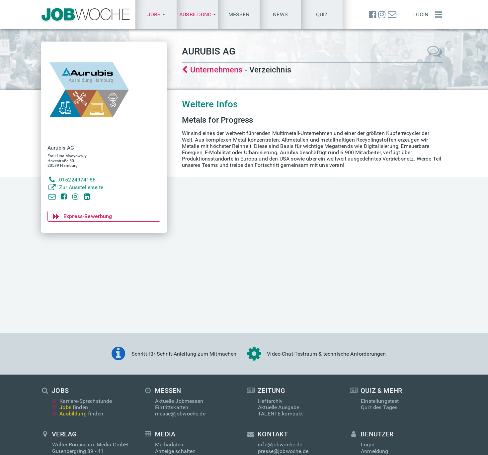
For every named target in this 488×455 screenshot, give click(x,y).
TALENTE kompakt (280, 413)
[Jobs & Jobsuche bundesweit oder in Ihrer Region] (85, 14)
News (280, 14)
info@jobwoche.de (280, 444)
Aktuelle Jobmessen (179, 401)
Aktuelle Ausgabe (278, 407)
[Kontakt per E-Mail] (51, 196)
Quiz (322, 14)
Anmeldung (374, 451)
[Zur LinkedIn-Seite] (87, 196)
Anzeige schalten (175, 451)
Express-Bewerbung (87, 216)
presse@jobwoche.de (283, 451)
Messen (239, 14)
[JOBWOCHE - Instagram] (381, 14)
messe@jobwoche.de (180, 413)
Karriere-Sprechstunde (85, 401)
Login (421, 14)
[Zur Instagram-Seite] (75, 196)
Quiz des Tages (379, 407)
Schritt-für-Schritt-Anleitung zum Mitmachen (184, 354)
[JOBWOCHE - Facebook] (372, 14)
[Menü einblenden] (437, 14)
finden (73, 407)
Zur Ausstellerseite (81, 187)
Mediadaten (169, 444)
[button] (156, 14)
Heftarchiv (270, 401)
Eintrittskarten (171, 407)
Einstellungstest (380, 401)
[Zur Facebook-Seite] (63, 196)
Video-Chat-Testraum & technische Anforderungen (326, 354)
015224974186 (77, 179)
